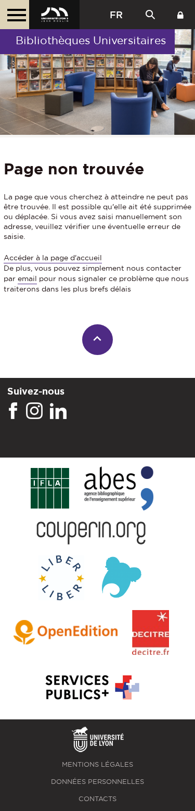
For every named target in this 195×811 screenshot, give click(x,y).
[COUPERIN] (91, 534)
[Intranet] (180, 14)
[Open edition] (66, 633)
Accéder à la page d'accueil (53, 258)
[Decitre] (150, 633)
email (27, 278)
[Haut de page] (97, 339)
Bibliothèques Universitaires (91, 40)
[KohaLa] (121, 578)
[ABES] (118, 489)
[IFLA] (50, 489)
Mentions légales (97, 764)
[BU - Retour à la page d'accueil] (54, 14)
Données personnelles (97, 781)
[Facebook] (13, 411)
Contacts (97, 798)
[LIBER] (61, 578)
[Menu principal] (14, 14)
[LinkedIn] (58, 411)
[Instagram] (34, 411)
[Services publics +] (91, 688)
